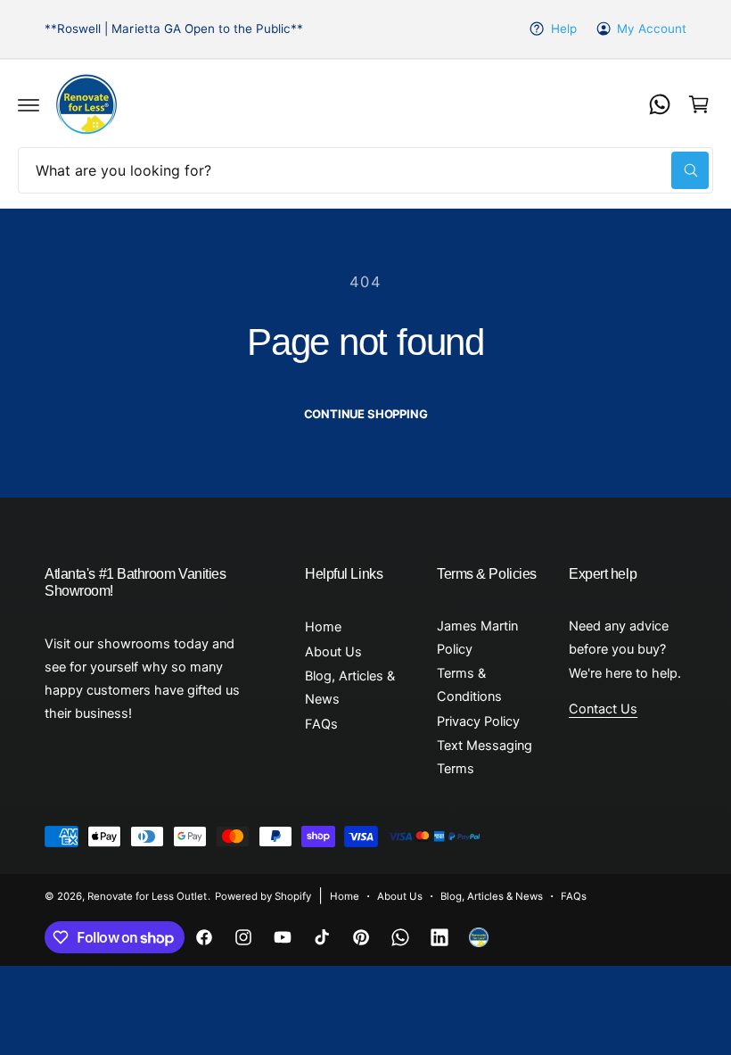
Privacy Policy (478, 721)
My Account (651, 28)
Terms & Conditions (469, 685)
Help (563, 28)
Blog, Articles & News (350, 687)
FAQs (321, 724)
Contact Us (603, 709)
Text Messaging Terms (484, 757)
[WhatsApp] (659, 104)
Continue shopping (366, 414)
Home (323, 627)
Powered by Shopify (263, 896)
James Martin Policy (477, 637)
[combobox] (365, 170)
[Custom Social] (478, 937)
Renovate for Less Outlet (147, 896)
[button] (28, 104)
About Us (333, 652)
